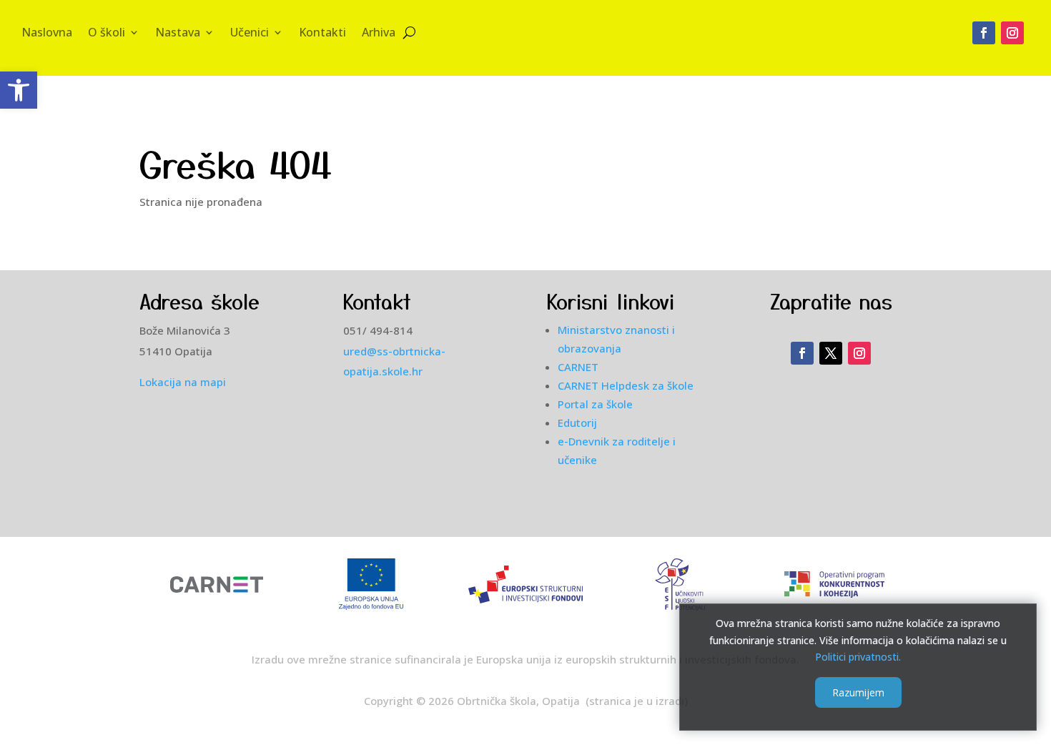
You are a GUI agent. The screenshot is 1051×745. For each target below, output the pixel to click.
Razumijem (858, 692)
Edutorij (577, 422)
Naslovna (46, 33)
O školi (106, 33)
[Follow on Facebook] (983, 32)
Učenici (249, 33)
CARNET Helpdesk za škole (626, 385)
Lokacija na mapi (182, 382)
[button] (18, 90)
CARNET (578, 367)
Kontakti (322, 33)
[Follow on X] (830, 353)
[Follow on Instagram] (1012, 32)
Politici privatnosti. (858, 656)
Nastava (177, 33)
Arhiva (378, 33)
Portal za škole (595, 404)
